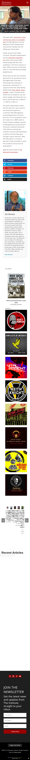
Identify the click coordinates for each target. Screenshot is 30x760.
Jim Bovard (11, 31)
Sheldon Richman (17, 304)
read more (15, 590)
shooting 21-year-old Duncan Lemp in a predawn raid (14, 39)
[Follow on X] (10, 676)
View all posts (9, 254)
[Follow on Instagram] (13, 676)
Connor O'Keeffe (12, 621)
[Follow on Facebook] (16, 676)
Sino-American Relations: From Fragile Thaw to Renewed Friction (15, 583)
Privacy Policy (17, 752)
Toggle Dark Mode (15, 745)
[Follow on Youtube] (20, 676)
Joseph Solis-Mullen (12, 588)
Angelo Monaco (12, 656)
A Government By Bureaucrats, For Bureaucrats (15, 651)
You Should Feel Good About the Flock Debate (15, 617)
